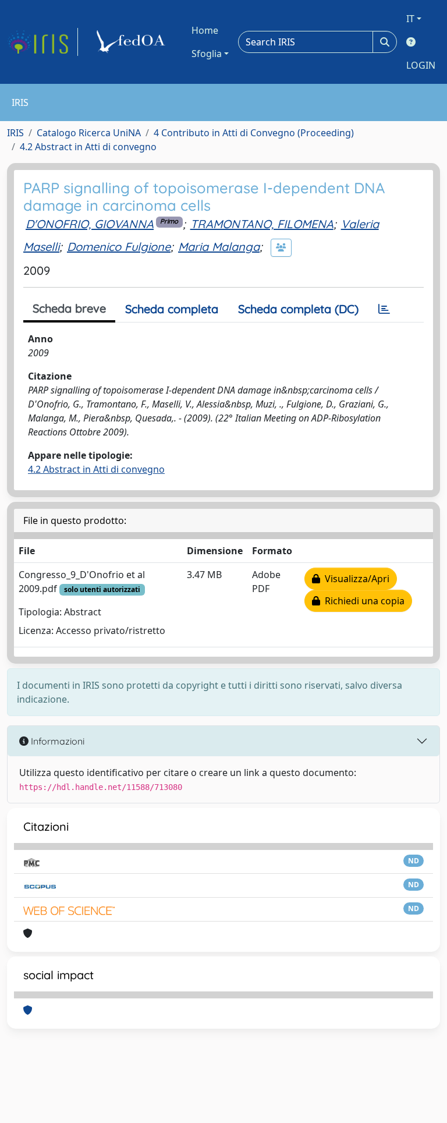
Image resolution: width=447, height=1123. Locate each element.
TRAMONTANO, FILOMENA (262, 224)
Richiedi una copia (362, 600)
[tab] (384, 309)
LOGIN (420, 65)
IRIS (15, 132)
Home (204, 30)
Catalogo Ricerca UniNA (89, 132)
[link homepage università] (132, 42)
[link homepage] (42, 42)
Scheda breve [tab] (69, 308)
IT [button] (410, 18)
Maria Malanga (219, 246)
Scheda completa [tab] (171, 309)
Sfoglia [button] (206, 53)
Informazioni (56, 741)
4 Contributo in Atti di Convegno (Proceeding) (254, 132)
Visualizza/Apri (354, 578)
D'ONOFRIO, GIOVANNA (90, 224)
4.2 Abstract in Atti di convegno (88, 146)
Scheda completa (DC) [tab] (298, 309)
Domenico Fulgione (119, 246)
